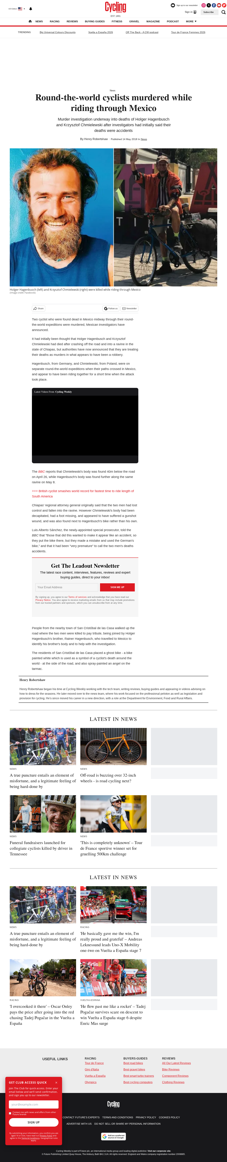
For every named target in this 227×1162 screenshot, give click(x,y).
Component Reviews (175, 1075)
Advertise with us (79, 1123)
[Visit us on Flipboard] (224, 5)
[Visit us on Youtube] (219, 5)
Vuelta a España (95, 1075)
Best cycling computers (138, 1082)
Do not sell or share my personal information (127, 1123)
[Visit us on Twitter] (209, 5)
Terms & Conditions (30, 1138)
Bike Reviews (170, 1069)
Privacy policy (146, 1117)
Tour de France (94, 1063)
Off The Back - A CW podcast (142, 32)
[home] (30, 21)
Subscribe (208, 12)
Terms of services (77, 597)
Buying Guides (95, 21)
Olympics (90, 1082)
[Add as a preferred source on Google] (113, 1136)
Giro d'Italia (92, 1069)
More (190, 21)
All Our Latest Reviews (176, 1063)
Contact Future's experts (81, 1117)
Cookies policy (169, 1117)
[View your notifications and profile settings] (30, 8)
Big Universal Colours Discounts (58, 32)
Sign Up (34, 1122)
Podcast (173, 21)
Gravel (134, 21)
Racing (55, 21)
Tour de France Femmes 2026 (188, 32)
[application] (85, 425)
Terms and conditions (117, 1117)
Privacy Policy (46, 1135)
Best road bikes (133, 1063)
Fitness (117, 21)
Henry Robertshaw (96, 139)
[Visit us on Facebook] (214, 5)
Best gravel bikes (134, 1069)
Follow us (113, 308)
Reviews (72, 21)
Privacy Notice (43, 600)
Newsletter (131, 308)
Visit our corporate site (159, 1151)
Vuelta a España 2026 (100, 32)
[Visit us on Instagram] (203, 5)
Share (41, 308)
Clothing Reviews (173, 1082)
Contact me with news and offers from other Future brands (34, 1113)
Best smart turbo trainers (138, 1075)
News (39, 21)
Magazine (153, 21)
